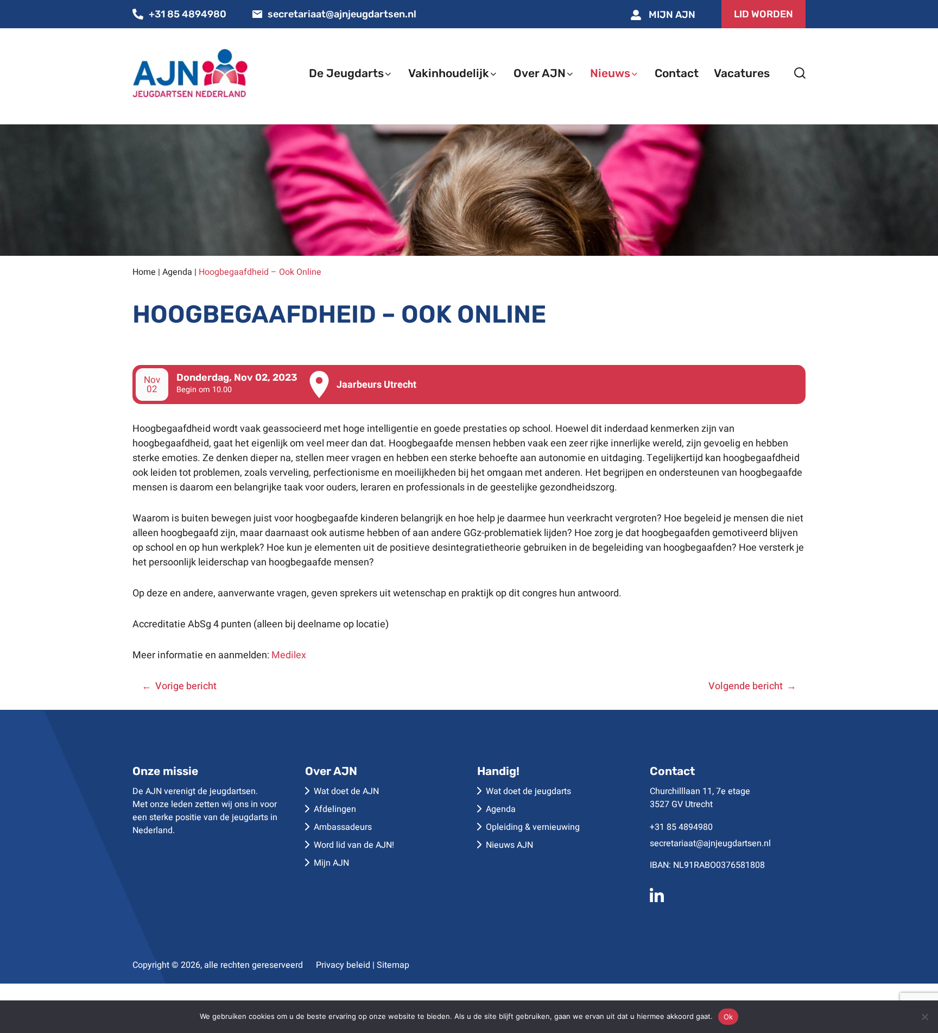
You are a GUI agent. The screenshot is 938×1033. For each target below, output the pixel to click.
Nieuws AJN (509, 845)
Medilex (288, 655)
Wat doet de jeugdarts (528, 791)
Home (144, 272)
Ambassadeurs (343, 827)
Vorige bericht (186, 686)
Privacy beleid (343, 965)
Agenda (177, 272)
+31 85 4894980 (187, 14)
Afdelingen (335, 809)
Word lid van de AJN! (354, 845)
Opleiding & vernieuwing (533, 827)
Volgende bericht (745, 686)
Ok (728, 1016)
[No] (924, 1016)
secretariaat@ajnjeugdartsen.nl (342, 14)
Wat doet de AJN (346, 791)
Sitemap (393, 965)
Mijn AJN (671, 15)
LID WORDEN (763, 14)
